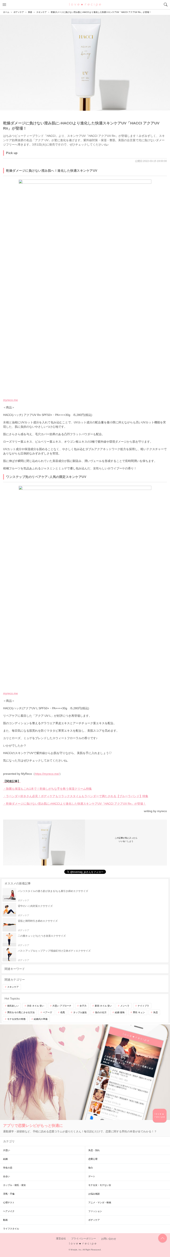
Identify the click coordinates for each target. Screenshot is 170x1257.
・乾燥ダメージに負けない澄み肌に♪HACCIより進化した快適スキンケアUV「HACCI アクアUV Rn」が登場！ (74, 803)
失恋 (155, 1012)
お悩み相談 (94, 1194)
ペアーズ (47, 1012)
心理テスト (9, 1202)
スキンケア (13, 987)
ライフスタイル (11, 1228)
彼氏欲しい (13, 1005)
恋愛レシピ (85, 4)
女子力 (83, 1005)
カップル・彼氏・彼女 (14, 1185)
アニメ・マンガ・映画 (99, 1202)
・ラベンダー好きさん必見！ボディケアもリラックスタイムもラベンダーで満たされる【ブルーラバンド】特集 (75, 796)
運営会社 (61, 1238)
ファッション (95, 1211)
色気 (62, 1012)
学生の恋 (7, 1167)
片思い (6, 1150)
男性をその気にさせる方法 (21, 1012)
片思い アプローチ (61, 1005)
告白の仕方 (101, 1012)
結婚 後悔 (120, 1012)
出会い (6, 1176)
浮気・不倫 (9, 1194)
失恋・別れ (94, 1150)
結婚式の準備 (40, 1019)
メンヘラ (124, 1005)
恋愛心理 (92, 1159)
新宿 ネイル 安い (103, 1005)
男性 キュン (139, 1012)
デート (91, 1176)
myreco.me (10, 400)
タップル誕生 (80, 1012)
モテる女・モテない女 (99, 1185)
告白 (90, 1167)
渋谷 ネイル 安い (35, 1005)
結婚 (5, 1159)
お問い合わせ (108, 1238)
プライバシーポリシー (83, 1238)
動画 (5, 1220)
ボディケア (94, 1220)
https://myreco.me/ (47, 773)
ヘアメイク (9, 1211)
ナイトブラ (143, 1005)
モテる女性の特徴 (16, 1019)
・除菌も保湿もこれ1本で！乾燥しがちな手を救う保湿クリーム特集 (47, 788)
